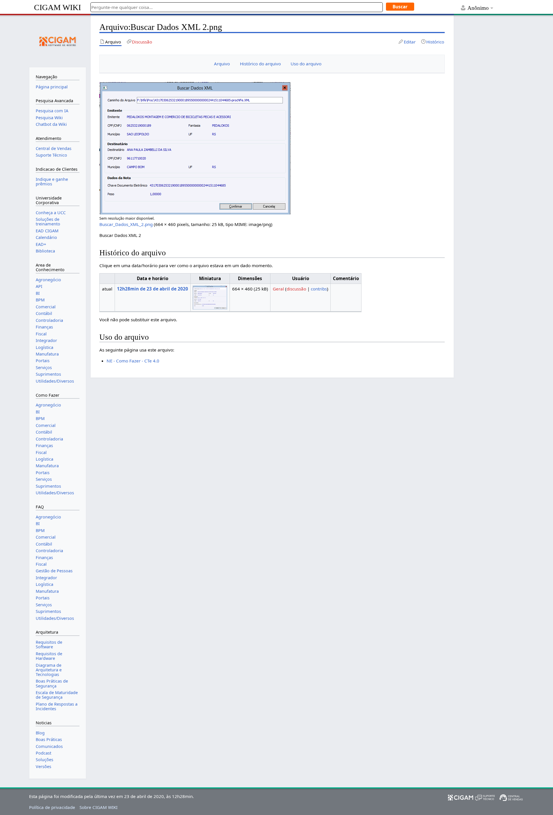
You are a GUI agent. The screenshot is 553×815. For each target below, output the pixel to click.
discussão (296, 289)
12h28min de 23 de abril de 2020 (152, 289)
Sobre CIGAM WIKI (98, 807)
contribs (319, 289)
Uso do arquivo (306, 64)
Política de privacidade (52, 807)
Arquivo (222, 64)
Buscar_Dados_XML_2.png (126, 224)
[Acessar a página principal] (57, 40)
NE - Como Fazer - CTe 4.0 (133, 361)
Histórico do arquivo (260, 64)
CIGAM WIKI (57, 7)
